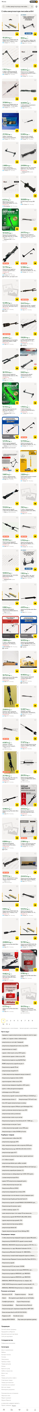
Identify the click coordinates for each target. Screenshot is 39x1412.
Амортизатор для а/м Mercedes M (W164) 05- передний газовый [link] (27, 543)
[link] (19, 1035)
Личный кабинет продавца (8, 1329)
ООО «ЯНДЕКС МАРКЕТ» (13, 1403)
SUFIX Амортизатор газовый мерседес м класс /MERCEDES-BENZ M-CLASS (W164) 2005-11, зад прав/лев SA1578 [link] (28, 477)
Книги (3, 1375)
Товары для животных (7, 1382)
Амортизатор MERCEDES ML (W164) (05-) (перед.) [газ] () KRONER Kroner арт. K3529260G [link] (28, 945)
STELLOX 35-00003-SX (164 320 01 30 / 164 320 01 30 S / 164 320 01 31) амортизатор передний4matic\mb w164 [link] (10, 305)
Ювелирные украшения (8, 1389)
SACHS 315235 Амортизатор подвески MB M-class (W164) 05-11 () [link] (28, 745)
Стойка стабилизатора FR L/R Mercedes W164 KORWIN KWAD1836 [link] (10, 72)
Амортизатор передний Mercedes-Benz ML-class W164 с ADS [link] (9, 976)
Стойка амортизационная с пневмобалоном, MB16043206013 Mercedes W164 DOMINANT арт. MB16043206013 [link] (28, 105)
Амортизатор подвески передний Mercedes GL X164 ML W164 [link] (10, 375)
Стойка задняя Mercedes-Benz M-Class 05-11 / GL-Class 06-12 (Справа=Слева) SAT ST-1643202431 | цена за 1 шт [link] (28, 340)
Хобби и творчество (7, 1371)
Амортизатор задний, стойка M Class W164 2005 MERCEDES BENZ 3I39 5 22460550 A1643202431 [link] (10, 510)
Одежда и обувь (5, 1361)
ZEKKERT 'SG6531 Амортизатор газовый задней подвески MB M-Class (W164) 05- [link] (9, 745)
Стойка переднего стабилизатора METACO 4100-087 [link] (27, 409)
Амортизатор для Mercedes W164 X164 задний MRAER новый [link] (28, 879)
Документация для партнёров (9, 1334)
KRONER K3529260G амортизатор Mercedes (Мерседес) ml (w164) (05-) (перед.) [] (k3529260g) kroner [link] (10, 844)
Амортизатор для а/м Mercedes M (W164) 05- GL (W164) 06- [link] (28, 911)
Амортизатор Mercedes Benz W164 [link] (10, 945)
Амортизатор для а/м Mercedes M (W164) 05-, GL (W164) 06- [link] (28, 270)
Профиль (35, 1410)
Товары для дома (6, 1364)
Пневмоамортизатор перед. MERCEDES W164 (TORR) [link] (10, 340)
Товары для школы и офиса (8, 1378)
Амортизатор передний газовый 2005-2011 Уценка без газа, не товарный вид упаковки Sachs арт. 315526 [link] (10, 542)
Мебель (3, 1352)
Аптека (3, 1366)
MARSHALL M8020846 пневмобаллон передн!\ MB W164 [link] (28, 1009)
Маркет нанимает (6, 1398)
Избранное (19, 1410)
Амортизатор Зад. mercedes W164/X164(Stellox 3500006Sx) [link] (10, 575)
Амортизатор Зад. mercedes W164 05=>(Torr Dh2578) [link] (28, 168)
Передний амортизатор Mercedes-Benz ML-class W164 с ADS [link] (27, 811)
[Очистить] (32, 6)
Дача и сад (4, 1373)
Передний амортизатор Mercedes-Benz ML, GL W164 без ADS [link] (10, 235)
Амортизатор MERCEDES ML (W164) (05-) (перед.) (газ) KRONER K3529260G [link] (10, 40)
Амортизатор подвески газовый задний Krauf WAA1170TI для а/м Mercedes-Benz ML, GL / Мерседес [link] (9, 270)
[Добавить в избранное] (17, 15)
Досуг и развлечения (7, 1350)
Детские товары (5, 1387)
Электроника (5, 1359)
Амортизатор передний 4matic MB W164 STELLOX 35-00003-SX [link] (10, 444)
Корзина (27, 1410)
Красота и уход (5, 1368)
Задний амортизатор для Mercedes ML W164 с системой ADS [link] (9, 409)
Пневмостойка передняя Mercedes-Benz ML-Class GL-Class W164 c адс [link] (10, 712)
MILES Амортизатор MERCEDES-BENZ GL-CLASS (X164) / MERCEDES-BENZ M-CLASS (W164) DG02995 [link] (10, 202)
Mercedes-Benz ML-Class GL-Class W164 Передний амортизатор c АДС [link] (10, 778)
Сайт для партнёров (7, 1336)
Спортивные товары (7, 1380)
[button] (36, 6)
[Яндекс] (14, 1406)
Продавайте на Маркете (8, 1331)
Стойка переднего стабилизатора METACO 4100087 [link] (9, 168)
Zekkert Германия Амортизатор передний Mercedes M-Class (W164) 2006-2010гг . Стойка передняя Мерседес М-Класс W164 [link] (9, 137)
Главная (4, 1410)
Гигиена (3, 1357)
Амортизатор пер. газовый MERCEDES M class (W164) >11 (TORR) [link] (28, 306)
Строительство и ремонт (8, 1385)
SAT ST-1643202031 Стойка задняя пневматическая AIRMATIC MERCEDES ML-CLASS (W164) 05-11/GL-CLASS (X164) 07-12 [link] (10, 878)
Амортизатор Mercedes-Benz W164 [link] (28, 610)
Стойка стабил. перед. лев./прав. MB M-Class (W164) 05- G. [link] (28, 41)
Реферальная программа (8, 1343)
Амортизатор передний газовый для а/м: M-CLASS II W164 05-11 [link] (28, 72)
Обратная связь (5, 1395)
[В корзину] (17, 34)
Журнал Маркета (6, 1400)
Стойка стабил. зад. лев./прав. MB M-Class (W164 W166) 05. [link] (27, 576)
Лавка (12, 1410)
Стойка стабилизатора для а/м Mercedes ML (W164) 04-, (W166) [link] (28, 844)
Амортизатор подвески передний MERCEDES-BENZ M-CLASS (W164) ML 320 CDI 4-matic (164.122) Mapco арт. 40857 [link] (28, 778)
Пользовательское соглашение (9, 1393)
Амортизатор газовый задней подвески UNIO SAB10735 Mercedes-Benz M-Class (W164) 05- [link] (28, 137)
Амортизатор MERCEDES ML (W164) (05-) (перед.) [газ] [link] (10, 911)
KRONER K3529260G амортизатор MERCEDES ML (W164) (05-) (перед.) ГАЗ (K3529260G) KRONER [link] (10, 610)
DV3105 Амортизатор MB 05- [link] (27, 202)
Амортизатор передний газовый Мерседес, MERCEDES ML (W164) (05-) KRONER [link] (28, 677)
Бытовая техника (6, 1354)
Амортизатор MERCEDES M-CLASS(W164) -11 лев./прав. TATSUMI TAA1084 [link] (10, 105)
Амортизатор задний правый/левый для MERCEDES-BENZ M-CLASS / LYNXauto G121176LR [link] (28, 375)
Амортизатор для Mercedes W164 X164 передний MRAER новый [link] (10, 678)
